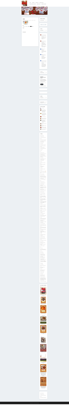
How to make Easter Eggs (42, 179)
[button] (43, 291)
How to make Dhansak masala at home (44, 129)
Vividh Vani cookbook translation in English (44, 127)
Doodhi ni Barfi (41, 143)
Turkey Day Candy (42, 272)
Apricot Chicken (41, 241)
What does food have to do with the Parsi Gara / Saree (43, 218)
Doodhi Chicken (41, 157)
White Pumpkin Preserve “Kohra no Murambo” (42, 257)
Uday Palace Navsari (44, 60)
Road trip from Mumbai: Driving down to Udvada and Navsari (44, 62)
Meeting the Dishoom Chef (43, 224)
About (30, 2)
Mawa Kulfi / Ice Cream (42, 237)
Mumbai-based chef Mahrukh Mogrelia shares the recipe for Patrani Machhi (43, 187)
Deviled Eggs (41, 263)
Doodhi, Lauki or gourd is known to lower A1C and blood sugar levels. (43, 156)
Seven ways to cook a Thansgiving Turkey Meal (42, 254)
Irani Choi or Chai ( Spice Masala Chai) (42, 242)
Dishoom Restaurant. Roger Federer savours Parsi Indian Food (43, 228)
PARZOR (41, 217)
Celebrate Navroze (42, 136)
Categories (41, 71)
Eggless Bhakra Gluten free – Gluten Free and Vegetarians (43, 176)
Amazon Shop (37, 2)
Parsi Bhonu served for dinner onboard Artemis (43, 178)
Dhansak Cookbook (42, 271)
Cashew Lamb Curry (44, 41)
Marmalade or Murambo (42, 276)
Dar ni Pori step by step (42, 223)
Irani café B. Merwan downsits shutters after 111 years (43, 215)
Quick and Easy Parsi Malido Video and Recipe (43, 141)
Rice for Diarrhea (42, 214)
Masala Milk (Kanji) (42, 160)
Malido (41, 138)
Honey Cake (41, 149)
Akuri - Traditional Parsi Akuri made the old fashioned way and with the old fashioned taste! (44, 111)
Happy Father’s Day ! (42, 152)
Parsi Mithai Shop (41, 2)
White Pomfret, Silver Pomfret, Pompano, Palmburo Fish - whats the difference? (44, 114)
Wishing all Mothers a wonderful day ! (42, 166)
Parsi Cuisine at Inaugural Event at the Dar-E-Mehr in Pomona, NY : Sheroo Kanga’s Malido (43, 197)
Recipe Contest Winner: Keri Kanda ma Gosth (43, 189)
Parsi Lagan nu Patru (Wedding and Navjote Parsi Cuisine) (43, 232)
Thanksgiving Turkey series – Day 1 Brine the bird (43, 259)
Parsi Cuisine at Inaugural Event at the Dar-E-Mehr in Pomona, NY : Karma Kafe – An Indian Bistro (43, 199)
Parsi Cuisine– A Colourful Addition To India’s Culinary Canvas (43, 206)
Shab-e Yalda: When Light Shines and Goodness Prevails (43, 249)
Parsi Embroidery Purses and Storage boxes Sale (43, 159)
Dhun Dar (41, 150)
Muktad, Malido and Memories (43, 397)
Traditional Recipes (44, 116)
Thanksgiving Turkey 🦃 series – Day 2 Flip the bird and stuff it (43, 261)
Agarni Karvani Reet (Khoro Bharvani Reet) (44, 118)
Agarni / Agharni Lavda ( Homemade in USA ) (42, 270)
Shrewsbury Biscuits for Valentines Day (42, 220)
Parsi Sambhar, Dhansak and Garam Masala (43, 229)
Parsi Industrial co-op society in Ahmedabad (43, 222)
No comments (33, 20)
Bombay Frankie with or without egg (42, 267)
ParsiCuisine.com (43, 34)
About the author (42, 135)
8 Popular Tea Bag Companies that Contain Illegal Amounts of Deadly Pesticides (44, 121)
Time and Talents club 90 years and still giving (44, 55)
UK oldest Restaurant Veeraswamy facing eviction (43, 148)
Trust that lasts (41, 264)
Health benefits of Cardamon (43, 240)
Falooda (41, 161)
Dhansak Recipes (42, 142)
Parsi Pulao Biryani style (42, 213)
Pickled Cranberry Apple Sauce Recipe (42, 256)
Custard (41, 233)
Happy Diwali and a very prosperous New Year (42, 275)
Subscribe (42, 84)
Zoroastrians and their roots (43, 137)
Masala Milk (41, 203)
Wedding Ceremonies (42, 236)
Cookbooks (33, 2)
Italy (40, 151)
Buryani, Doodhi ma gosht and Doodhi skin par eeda (43, 154)
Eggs (40, 180)
